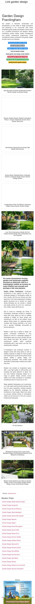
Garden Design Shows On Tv (10, 533)
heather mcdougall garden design (17, 48)
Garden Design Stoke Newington (12, 512)
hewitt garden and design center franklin (17, 54)
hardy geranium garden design (17, 43)
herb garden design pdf (17, 45)
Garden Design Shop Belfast (10, 551)
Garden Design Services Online (11, 547)
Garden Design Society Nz (10, 505)
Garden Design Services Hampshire (12, 569)
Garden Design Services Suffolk (11, 537)
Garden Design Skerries (9, 519)
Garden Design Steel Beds (10, 558)
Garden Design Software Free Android (13, 565)
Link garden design (16, 1)
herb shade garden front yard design (17, 59)
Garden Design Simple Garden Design (13, 502)
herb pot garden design (17, 51)
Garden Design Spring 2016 (10, 544)
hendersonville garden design (17, 62)
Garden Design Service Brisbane (12, 509)
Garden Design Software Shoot (11, 540)
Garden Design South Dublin (10, 530)
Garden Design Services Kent (11, 554)
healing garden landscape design (17, 57)
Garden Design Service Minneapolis (12, 516)
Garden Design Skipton (9, 523)
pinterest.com (12, 493)
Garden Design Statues (9, 562)
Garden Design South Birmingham (12, 526)
